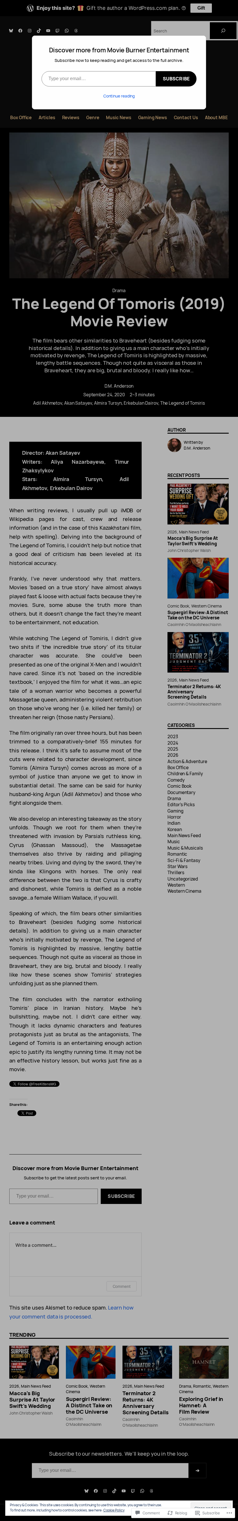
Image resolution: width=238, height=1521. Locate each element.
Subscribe (176, 79)
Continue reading (119, 96)
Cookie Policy (114, 1510)
